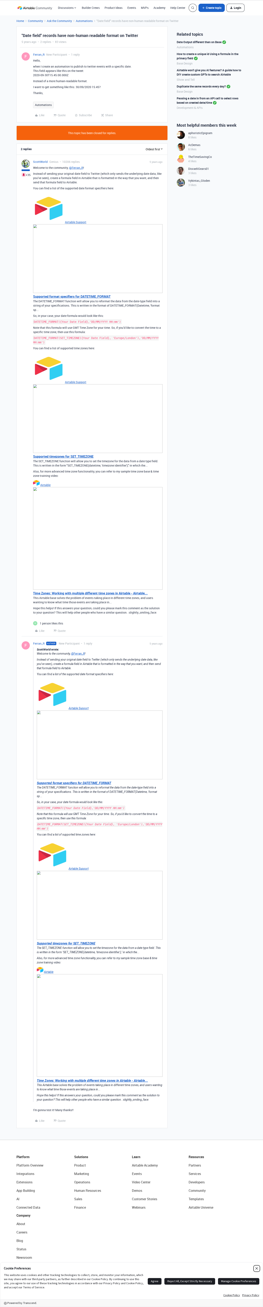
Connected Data (28, 1207)
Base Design (185, 63)
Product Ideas (113, 8)
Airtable (45, 485)
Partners (195, 1165)
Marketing (81, 1173)
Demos (137, 1190)
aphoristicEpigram (200, 133)
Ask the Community (59, 21)
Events (131, 8)
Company (23, 1215)
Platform (23, 1157)
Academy (159, 8)
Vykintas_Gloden (199, 181)
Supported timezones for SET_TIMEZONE (63, 456)
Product (80, 1165)
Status (21, 1249)
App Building (25, 1190)
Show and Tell (186, 80)
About (20, 1224)
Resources (196, 1157)
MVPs (145, 8)
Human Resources (87, 1190)
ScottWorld (40, 162)
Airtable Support (75, 222)
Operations (82, 1182)
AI (18, 1199)
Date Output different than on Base (199, 42)
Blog (19, 1240)
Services (195, 1173)
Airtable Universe (201, 1207)
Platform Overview (29, 1165)
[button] (211, 8)
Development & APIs (190, 108)
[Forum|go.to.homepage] (34, 8)
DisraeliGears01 (198, 169)
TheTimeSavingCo (200, 157)
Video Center (141, 1182)
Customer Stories (144, 1199)
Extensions (24, 1182)
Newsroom (24, 1257)
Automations (84, 21)
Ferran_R (39, 54)
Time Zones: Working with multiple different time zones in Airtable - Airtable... (90, 593)
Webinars (138, 1207)
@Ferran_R (76, 168)
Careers (21, 1232)
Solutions (81, 1157)
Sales (78, 1199)
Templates (196, 1199)
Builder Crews (91, 8)
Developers (197, 1182)
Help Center (177, 8)
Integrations (25, 1173)
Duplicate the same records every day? (201, 86)
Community (35, 21)
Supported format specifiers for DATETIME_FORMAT (72, 296)
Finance (80, 1207)
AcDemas (194, 145)
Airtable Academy (145, 1165)
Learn (136, 1157)
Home (20, 21)
